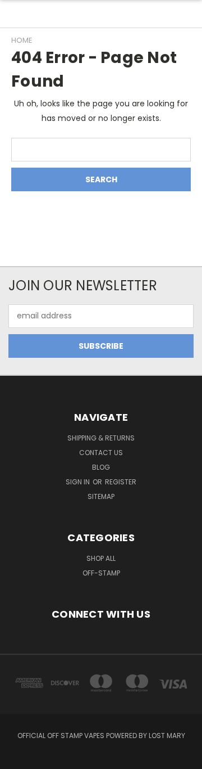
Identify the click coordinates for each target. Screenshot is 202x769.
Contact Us (101, 452)
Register (120, 482)
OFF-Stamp (101, 573)
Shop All (101, 558)
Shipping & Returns (101, 438)
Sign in (78, 482)
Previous (17, 758)
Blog (101, 467)
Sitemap (101, 496)
